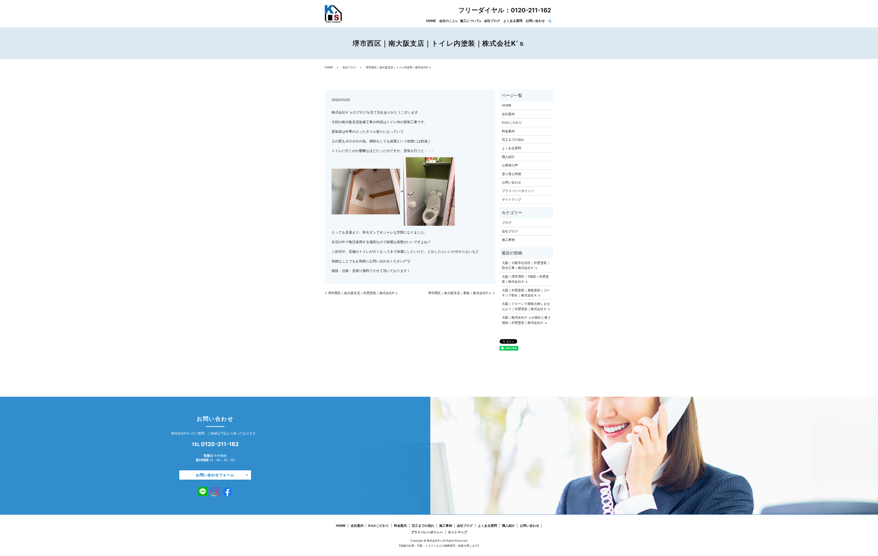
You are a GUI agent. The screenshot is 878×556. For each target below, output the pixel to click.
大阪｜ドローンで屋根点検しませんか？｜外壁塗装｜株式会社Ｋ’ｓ (526, 306)
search (549, 21)
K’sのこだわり (512, 122)
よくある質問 (512, 21)
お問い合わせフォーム (215, 475)
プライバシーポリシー (518, 191)
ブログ (506, 222)
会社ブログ (492, 21)
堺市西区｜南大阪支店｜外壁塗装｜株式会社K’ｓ (363, 293)
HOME (431, 21)
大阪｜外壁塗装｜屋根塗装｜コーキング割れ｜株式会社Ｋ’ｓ (526, 292)
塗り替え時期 (511, 174)
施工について (469, 21)
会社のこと (447, 21)
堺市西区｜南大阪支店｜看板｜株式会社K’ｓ (460, 293)
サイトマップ (511, 199)
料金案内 (508, 131)
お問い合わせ (535, 21)
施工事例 (508, 240)
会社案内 (508, 114)
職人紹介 (508, 157)
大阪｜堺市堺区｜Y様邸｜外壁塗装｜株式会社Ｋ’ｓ (525, 278)
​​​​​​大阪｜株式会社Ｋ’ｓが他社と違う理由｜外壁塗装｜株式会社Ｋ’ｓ (526, 319)
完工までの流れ (513, 139)
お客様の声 (510, 165)
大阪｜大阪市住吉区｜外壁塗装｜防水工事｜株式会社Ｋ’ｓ (526, 265)
